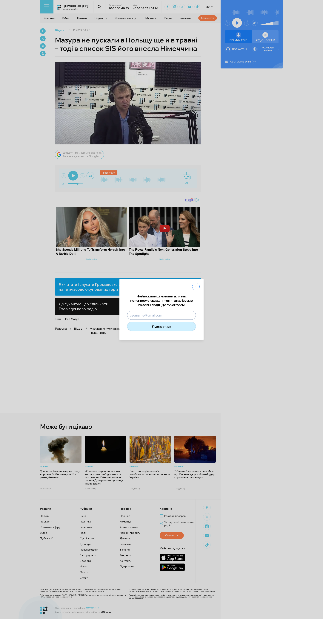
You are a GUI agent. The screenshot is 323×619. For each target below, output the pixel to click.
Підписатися (161, 326)
